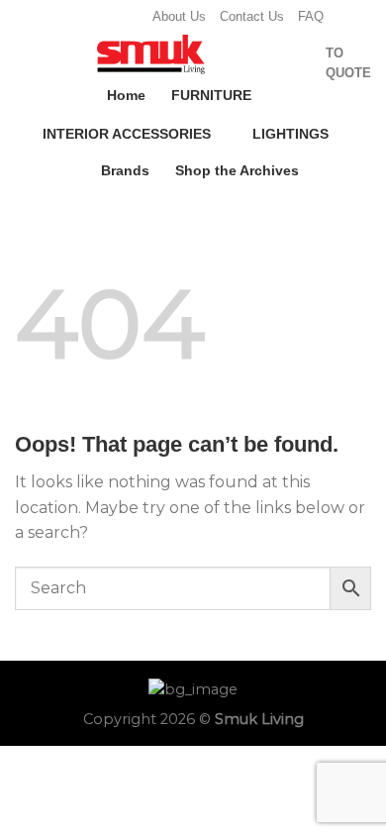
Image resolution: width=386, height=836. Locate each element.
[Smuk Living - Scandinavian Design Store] (150, 54)
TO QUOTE (348, 63)
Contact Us (252, 16)
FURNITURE (211, 95)
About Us (179, 16)
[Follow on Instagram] (91, 17)
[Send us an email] (110, 17)
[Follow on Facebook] (72, 17)
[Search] (270, 63)
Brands (125, 170)
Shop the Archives (237, 170)
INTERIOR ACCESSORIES (127, 134)
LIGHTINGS (290, 134)
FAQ (311, 16)
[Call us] (129, 17)
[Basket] (302, 63)
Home (126, 95)
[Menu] (27, 58)
